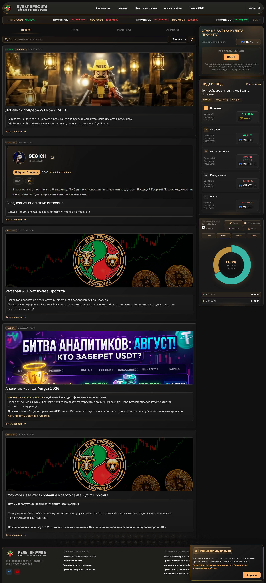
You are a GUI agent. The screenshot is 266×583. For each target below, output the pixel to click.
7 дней (239, 235)
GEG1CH (215, 129)
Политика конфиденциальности (79, 556)
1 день (223, 235)
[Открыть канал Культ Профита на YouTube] (17, 572)
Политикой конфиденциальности (212, 565)
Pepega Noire (218, 175)
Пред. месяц (221, 99)
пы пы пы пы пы (219, 151)
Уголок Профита (173, 8)
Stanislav (215, 108)
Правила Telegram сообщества (79, 569)
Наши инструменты (146, 8)
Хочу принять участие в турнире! (29, 415)
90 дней (236, 99)
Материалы (124, 29)
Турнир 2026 (196, 8)
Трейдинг (122, 8)
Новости (26, 29)
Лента (75, 29)
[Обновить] (191, 39)
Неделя (207, 99)
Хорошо (252, 575)
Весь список (253, 84)
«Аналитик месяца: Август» (25, 397)
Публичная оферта (72, 561)
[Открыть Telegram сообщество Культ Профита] (9, 572)
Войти (252, 8)
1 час (209, 235)
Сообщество (103, 8)
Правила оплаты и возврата (77, 565)
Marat (213, 196)
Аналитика (172, 29)
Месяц (254, 235)
